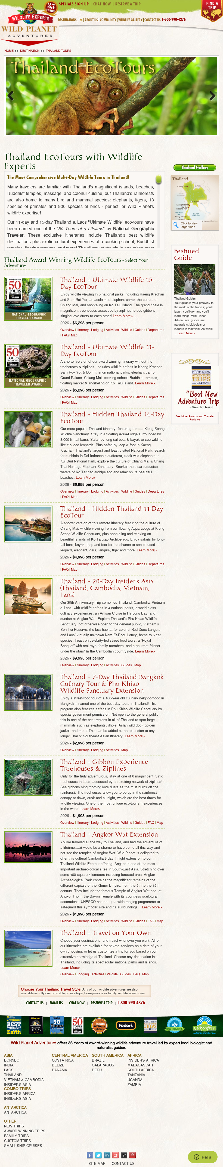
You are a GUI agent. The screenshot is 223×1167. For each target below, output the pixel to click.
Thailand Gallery (194, 168)
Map (74, 335)
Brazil (98, 1060)
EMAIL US (56, 1003)
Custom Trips (17, 1141)
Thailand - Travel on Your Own (105, 933)
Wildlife (126, 330)
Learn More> (123, 316)
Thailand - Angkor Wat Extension (109, 834)
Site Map (97, 1164)
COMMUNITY (108, 20)
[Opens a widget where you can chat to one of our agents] (203, 1157)
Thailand (12, 1075)
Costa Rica (63, 1060)
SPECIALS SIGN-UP (74, 4)
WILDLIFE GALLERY (130, 20)
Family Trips (16, 1136)
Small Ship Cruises (23, 1146)
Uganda (135, 1080)
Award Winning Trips (24, 1131)
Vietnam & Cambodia (24, 1080)
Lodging (97, 330)
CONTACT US (35, 1003)
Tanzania (136, 1075)
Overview (67, 330)
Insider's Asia (17, 1085)
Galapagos (103, 1065)
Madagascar (140, 1065)
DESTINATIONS (67, 20)
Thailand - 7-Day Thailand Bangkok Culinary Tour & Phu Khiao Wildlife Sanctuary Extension (112, 684)
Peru (97, 1070)
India (9, 1065)
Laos (9, 1070)
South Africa (141, 1070)
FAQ (65, 335)
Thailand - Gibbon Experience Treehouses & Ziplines (104, 765)
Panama (59, 1070)
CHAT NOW (77, 1003)
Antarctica (15, 1112)
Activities (112, 330)
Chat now (102, 4)
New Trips (14, 1126)
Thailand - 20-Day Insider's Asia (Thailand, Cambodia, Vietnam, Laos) (107, 588)
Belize (58, 1065)
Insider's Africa (143, 1060)
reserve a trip (128, 4)
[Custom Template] (29, 46)
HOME (9, 51)
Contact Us (152, 20)
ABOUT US (91, 20)
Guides (140, 330)
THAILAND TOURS (58, 51)
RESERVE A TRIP (102, 1003)
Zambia (134, 1085)
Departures (156, 330)
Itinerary (83, 330)
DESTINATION (29, 51)
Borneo (11, 1060)
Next (210, 95)
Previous (12, 95)
